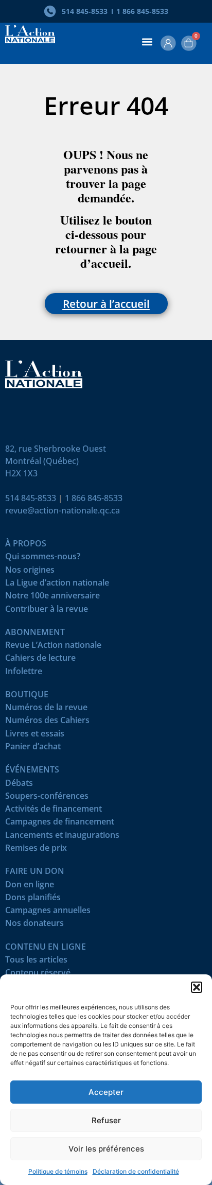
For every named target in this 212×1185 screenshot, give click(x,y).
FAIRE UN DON (34, 873)
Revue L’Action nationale (53, 647)
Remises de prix (36, 850)
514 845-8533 (30, 498)
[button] (196, 987)
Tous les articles (36, 961)
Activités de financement (53, 811)
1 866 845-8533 (93, 498)
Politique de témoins (57, 1171)
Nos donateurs (34, 925)
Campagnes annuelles (48, 912)
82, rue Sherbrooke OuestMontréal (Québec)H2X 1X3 (55, 461)
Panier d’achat (33, 748)
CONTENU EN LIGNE (45, 949)
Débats (19, 785)
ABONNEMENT (35, 634)
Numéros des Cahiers (47, 722)
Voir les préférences (106, 1149)
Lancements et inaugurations (62, 837)
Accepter (106, 1092)
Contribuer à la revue (46, 611)
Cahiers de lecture (40, 660)
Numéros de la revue (46, 709)
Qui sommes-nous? (42, 558)
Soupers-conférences (47, 798)
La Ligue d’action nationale (57, 584)
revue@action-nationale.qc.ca (62, 510)
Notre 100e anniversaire (52, 597)
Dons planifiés (33, 899)
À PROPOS (25, 545)
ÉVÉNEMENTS (32, 771)
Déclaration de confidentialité (136, 1171)
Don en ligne (29, 886)
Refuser (106, 1120)
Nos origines (30, 572)
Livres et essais (34, 735)
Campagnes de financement (59, 823)
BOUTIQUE (26, 696)
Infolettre (23, 673)
